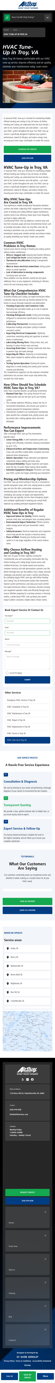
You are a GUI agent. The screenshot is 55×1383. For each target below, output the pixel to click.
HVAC (15, 30)
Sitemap (27, 1365)
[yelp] (22, 1079)
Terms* (19, 673)
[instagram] (27, 1079)
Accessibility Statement (41, 1361)
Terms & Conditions (23, 1361)
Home (6, 30)
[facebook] (32, 1079)
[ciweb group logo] (27, 1357)
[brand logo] (27, 5)
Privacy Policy (9, 1361)
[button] (45, 1376)
